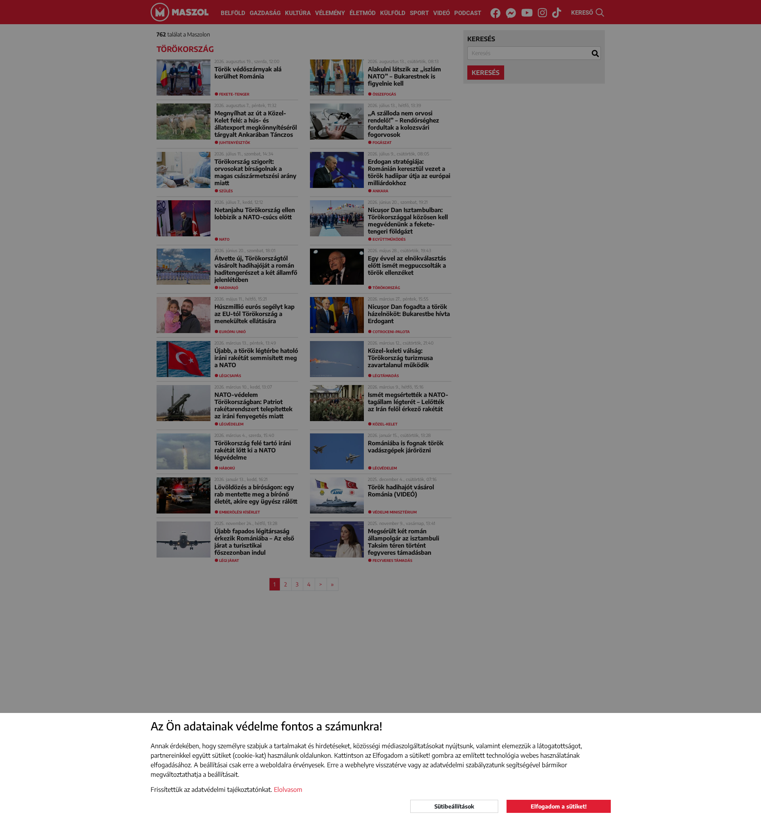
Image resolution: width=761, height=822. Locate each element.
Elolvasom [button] (288, 789)
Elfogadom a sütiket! (559, 806)
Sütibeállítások (454, 806)
